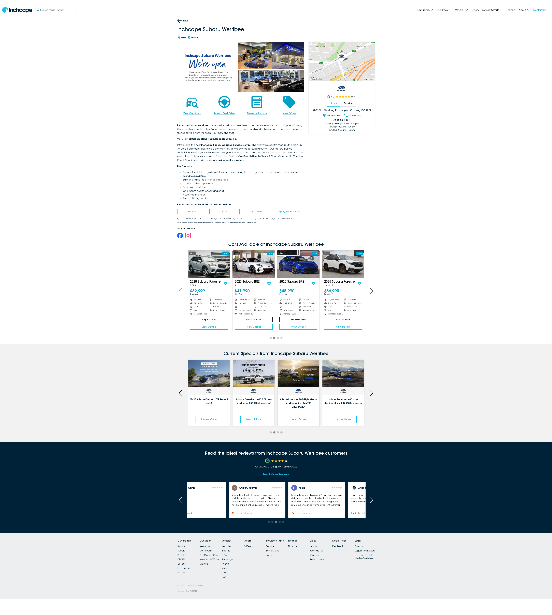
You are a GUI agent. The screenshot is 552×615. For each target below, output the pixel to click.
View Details (209, 326)
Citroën (182, 563)
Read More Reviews (276, 474)
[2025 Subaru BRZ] (253, 264)
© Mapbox (369, 79)
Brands (181, 546)
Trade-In (257, 211)
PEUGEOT (183, 555)
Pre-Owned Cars (209, 555)
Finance (510, 9)
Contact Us (316, 550)
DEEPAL (181, 559)
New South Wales (209, 559)
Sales (333, 103)
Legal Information (365, 550)
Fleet (224, 577)
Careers (314, 555)
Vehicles (459, 9)
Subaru (181, 550)
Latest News (317, 559)
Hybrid (225, 563)
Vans (224, 568)
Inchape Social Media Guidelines (364, 557)
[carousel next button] (371, 291)
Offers (475, 9)
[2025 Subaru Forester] (343, 264)
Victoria (204, 563)
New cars (205, 546)
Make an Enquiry (257, 113)
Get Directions (334, 115)
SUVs (224, 555)
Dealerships (539, 9)
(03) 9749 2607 (354, 115)
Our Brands (423, 9)
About (522, 9)
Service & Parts (490, 9)
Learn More (209, 419)
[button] (216, 500)
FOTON (181, 572)
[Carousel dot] (271, 338)
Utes (224, 572)
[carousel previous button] (181, 291)
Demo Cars (206, 550)
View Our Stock (192, 113)
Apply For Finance (289, 211)
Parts (224, 211)
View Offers (289, 113)
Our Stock (442, 9)
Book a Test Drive (224, 113)
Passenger (227, 559)
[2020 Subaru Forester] (209, 264)
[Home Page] (17, 10)
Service (192, 211)
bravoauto (184, 568)
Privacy (359, 546)
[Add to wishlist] (225, 283)
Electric (226, 550)
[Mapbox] (316, 79)
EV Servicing (273, 550)
